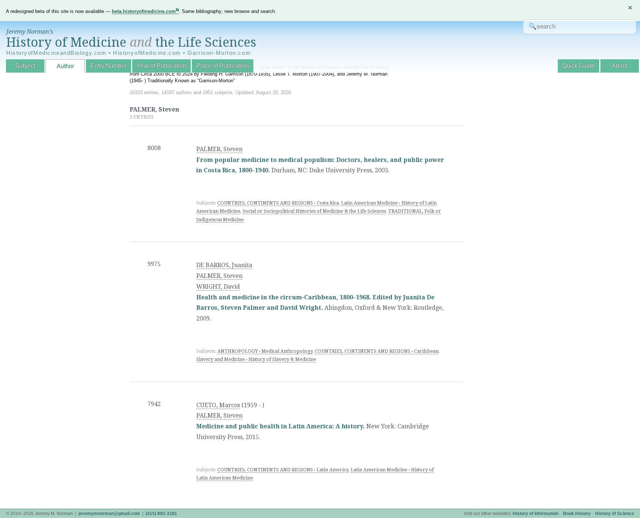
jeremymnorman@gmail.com (109, 513)
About (619, 66)
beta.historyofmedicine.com (144, 11)
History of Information (536, 513)
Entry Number (108, 66)
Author (65, 66)
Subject (25, 66)
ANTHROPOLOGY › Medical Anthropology (265, 351)
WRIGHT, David (218, 286)
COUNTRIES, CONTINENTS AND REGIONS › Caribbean (377, 351)
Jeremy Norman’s (29, 31)
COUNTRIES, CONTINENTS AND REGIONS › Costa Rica (278, 203)
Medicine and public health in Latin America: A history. (280, 426)
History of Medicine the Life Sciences (131, 42)
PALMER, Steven (219, 149)
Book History (577, 513)
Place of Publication (222, 66)
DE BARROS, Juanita (224, 265)
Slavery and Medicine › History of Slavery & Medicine (256, 359)
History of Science (614, 513)
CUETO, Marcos (218, 405)
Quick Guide (578, 66)
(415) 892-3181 (161, 513)
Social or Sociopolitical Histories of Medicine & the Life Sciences (314, 211)
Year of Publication (161, 66)
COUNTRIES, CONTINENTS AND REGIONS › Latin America (283, 469)
